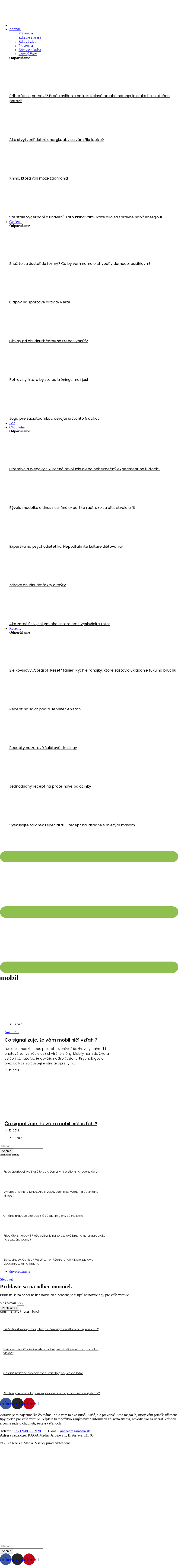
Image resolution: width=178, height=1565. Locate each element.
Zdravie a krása (30, 37)
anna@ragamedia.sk (75, 1431)
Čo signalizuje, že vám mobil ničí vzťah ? (51, 1040)
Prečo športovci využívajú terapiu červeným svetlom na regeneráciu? (51, 1172)
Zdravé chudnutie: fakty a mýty (37, 585)
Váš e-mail (8, 1303)
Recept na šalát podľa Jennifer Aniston (45, 709)
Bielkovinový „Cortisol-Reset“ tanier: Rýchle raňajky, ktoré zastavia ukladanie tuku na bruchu (92, 670)
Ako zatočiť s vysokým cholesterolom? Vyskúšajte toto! (59, 624)
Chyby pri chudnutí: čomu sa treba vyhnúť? (48, 341)
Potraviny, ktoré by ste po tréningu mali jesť (48, 379)
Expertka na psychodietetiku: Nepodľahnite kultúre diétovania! (66, 546)
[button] (12, 1032)
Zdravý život (28, 41)
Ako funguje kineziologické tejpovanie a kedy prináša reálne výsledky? (51, 1393)
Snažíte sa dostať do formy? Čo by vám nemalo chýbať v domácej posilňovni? (80, 263)
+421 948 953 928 (27, 1431)
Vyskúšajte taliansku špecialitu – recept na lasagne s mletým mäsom (72, 825)
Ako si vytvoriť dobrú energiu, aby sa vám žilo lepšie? (56, 139)
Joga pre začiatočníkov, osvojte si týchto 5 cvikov (54, 418)
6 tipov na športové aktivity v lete (39, 302)
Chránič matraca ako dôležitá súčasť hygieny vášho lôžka (43, 1216)
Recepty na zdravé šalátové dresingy (43, 747)
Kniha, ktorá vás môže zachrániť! (38, 178)
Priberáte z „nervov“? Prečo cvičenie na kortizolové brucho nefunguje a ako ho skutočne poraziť (89, 98)
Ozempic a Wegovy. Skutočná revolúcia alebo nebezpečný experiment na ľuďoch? (84, 469)
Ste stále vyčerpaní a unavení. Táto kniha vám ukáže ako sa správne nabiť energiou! (85, 217)
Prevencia (26, 33)
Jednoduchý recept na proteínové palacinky (50, 786)
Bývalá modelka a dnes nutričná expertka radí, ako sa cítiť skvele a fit (72, 507)
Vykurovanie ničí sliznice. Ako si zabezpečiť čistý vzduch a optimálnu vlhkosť (51, 1194)
